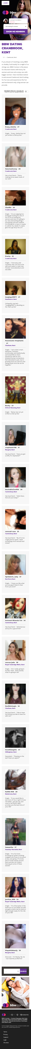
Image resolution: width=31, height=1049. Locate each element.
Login (5, 3)
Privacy (5, 1034)
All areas (6, 1043)
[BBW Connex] (15, 17)
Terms (5, 1032)
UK (4, 57)
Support (5, 1037)
